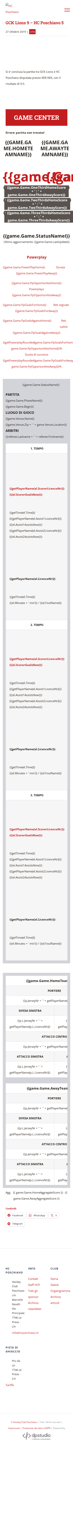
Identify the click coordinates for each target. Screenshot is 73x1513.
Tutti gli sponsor (33, 1294)
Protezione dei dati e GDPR (36, 1428)
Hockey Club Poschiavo (25, 1422)
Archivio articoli (56, 1300)
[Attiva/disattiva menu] (67, 10)
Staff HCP (34, 1285)
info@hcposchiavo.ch (17, 1333)
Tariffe (10, 1385)
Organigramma (59, 1291)
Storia (54, 1279)
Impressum (14, 1428)
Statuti (55, 1285)
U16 (32, 31)
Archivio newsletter (35, 1306)
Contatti (33, 1279)
